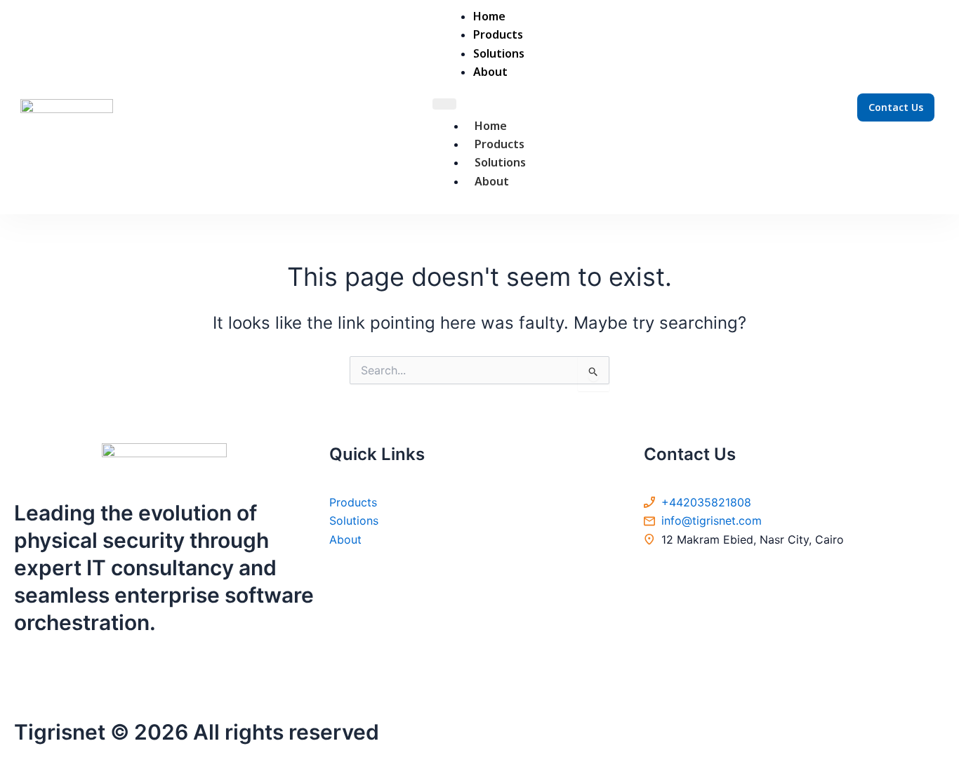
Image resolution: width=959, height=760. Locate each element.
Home (491, 125)
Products (499, 144)
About (492, 181)
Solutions (500, 162)
